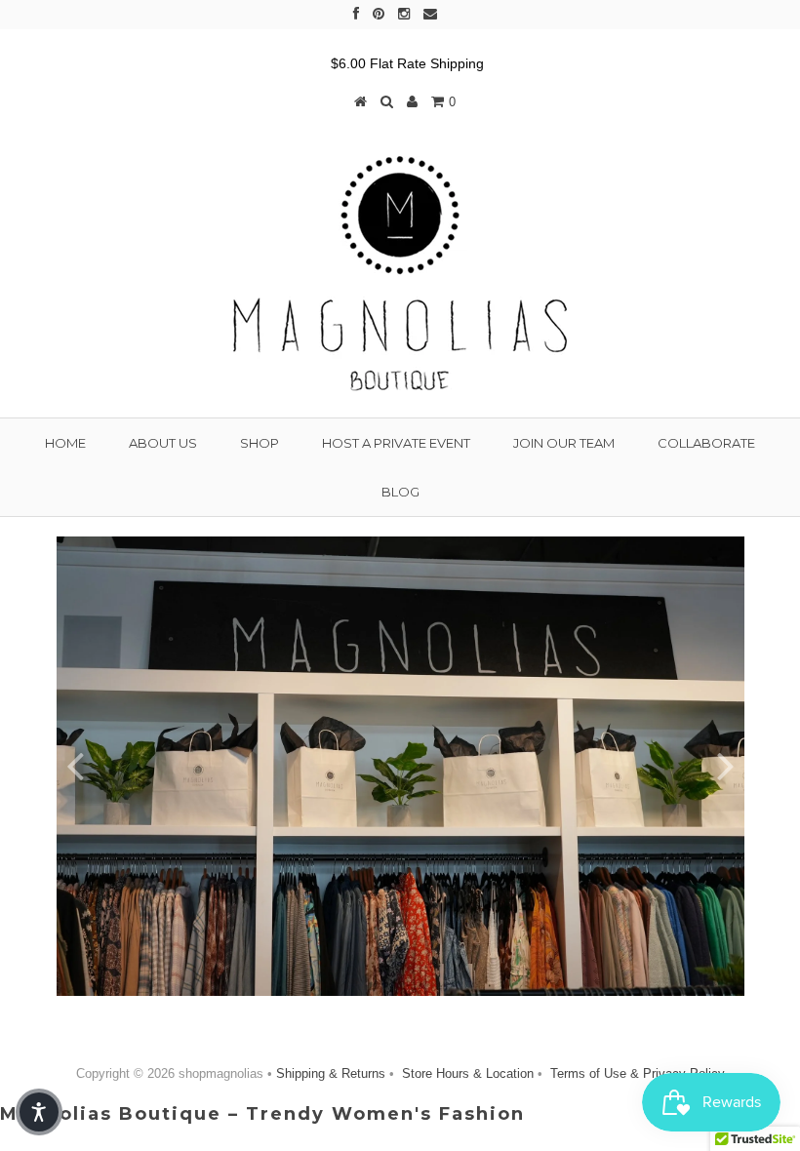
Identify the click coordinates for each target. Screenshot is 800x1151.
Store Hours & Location (468, 1073)
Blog (400, 491)
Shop (259, 443)
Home (65, 443)
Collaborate (706, 443)
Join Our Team (564, 443)
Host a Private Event (396, 443)
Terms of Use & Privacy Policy (635, 1073)
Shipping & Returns (332, 1073)
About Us (163, 443)
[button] (39, 1112)
